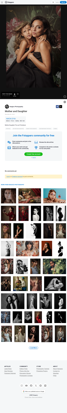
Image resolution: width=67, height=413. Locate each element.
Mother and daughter (18, 128)
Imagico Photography (16, 106)
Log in (34, 157)
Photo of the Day (24, 371)
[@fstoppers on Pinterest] (41, 385)
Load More (33, 348)
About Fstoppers (58, 369)
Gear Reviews (8, 371)
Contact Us (56, 371)
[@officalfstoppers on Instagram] (22, 385)
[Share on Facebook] (57, 106)
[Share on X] (60, 106)
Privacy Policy (28, 397)
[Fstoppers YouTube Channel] (26, 385)
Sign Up (63, 2)
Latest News (8, 369)
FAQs (54, 376)
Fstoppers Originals (10, 373)
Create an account (17, 176)
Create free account (33, 154)
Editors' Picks (23, 369)
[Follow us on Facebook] (31, 385)
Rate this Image (7, 94)
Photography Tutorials (42, 369)
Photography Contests (26, 376)
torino (55, 128)
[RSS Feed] (45, 385)
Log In (57, 2)
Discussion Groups (25, 373)
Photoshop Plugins (41, 371)
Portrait (8, 128)
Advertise (56, 373)
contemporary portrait (45, 128)
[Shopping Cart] (53, 2)
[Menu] (2, 2)
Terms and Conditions (37, 397)
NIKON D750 (11, 118)
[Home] (9, 2)
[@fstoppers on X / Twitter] (36, 385)
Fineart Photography (31, 128)
